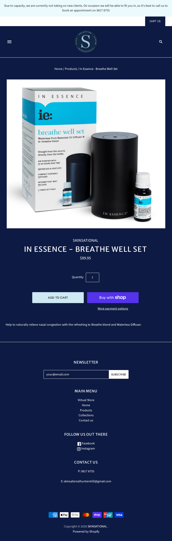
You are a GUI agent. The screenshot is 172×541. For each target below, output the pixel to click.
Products (71, 69)
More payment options (113, 308)
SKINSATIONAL (85, 240)
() (155, 21)
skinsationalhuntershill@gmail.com (87, 481)
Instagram (88, 448)
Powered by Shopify (86, 531)
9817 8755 (87, 471)
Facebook (88, 443)
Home (58, 69)
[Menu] (9, 42)
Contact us (86, 420)
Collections (86, 415)
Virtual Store (86, 400)
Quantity (78, 277)
